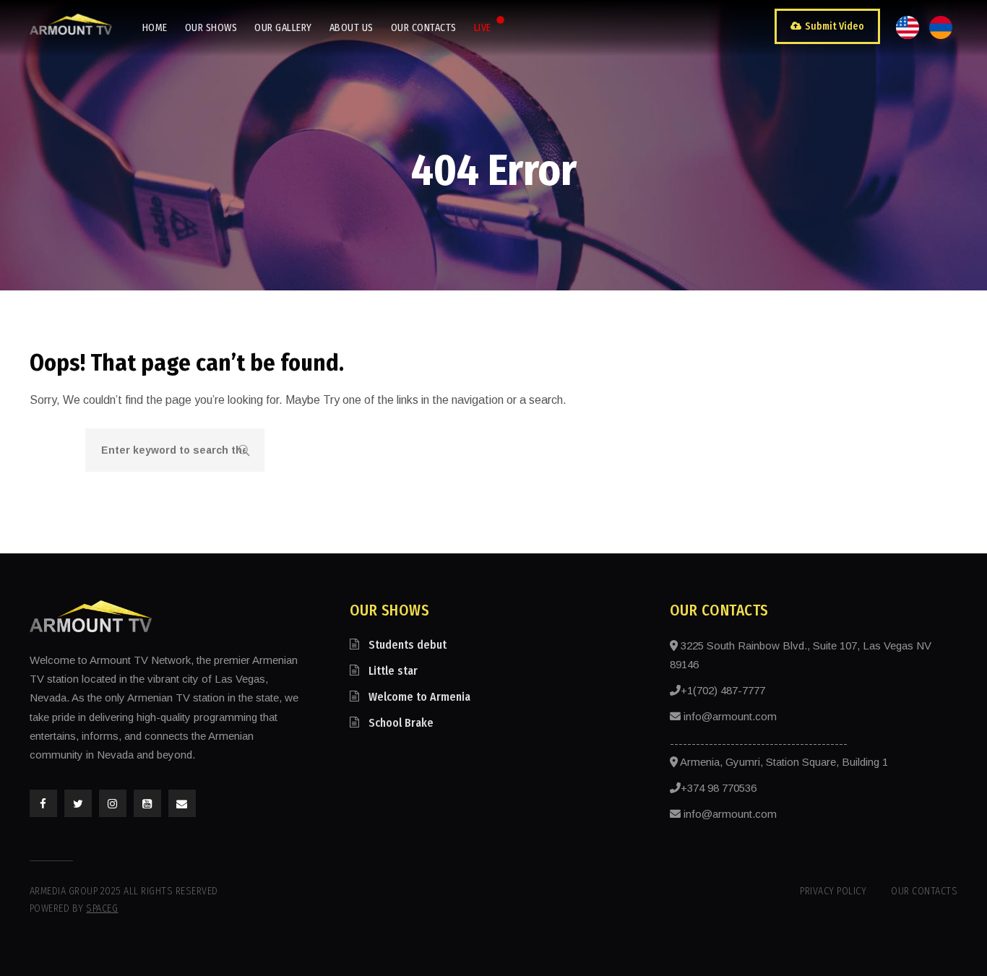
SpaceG (102, 908)
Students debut (407, 645)
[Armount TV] (71, 24)
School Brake (401, 723)
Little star (393, 671)
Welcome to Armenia (419, 697)
